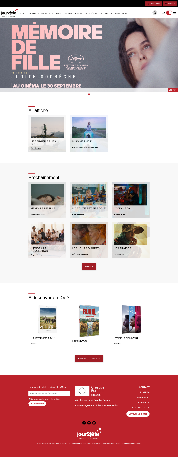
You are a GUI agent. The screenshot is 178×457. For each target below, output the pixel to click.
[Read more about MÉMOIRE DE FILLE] (47, 200)
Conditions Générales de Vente (95, 443)
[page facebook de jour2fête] (84, 423)
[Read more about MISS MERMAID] (89, 133)
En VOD (96, 358)
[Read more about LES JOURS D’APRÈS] (89, 240)
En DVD (82, 358)
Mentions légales (75, 443)
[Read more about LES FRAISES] (131, 240)
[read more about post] (89, 55)
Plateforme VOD (64, 13)
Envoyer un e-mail (138, 414)
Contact (105, 13)
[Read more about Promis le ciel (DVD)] (131, 326)
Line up (89, 266)
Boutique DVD (47, 13)
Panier (171, 3)
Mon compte (155, 3)
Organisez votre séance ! (86, 13)
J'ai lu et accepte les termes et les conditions (45, 399)
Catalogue (34, 13)
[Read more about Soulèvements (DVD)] (47, 326)
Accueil (23, 13)
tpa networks (136, 443)
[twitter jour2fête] (94, 423)
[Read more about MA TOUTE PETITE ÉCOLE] (89, 200)
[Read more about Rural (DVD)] (89, 326)
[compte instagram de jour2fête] (89, 423)
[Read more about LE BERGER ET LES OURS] (47, 133)
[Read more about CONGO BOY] (131, 200)
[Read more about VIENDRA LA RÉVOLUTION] (47, 240)
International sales (120, 13)
